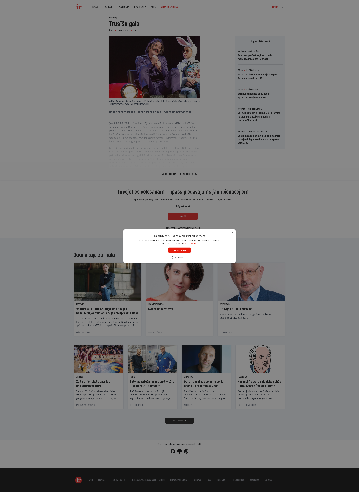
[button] (179, 257)
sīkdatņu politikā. (190, 243)
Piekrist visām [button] (179, 250)
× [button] (232, 232)
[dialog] (179, 246)
